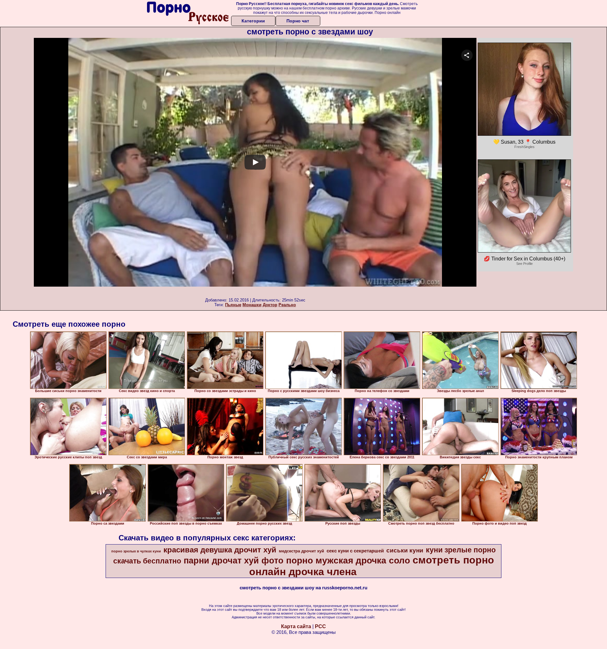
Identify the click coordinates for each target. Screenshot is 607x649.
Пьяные (233, 304)
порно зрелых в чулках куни (136, 551)
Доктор (270, 304)
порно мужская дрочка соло (348, 560)
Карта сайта (296, 626)
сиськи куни (404, 550)
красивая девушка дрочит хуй (219, 549)
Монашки (251, 304)
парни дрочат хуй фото (234, 560)
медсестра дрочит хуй (301, 551)
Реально (287, 304)
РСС (320, 626)
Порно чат (297, 20)
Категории (253, 20)
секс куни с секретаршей (355, 550)
